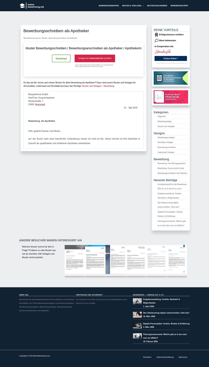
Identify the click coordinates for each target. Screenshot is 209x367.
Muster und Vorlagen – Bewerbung (98, 86)
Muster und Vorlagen (166, 126)
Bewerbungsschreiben (167, 147)
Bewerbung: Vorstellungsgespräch (172, 163)
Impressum (183, 357)
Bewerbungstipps (165, 121)
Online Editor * (171, 58)
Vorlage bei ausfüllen (95, 58)
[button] (142, 5)
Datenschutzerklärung (165, 357)
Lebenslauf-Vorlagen (166, 152)
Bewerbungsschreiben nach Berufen (172, 173)
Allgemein (162, 116)
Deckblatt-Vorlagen (165, 142)
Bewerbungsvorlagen (166, 137)
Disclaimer (147, 357)
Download (61, 58)
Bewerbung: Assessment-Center (171, 168)
